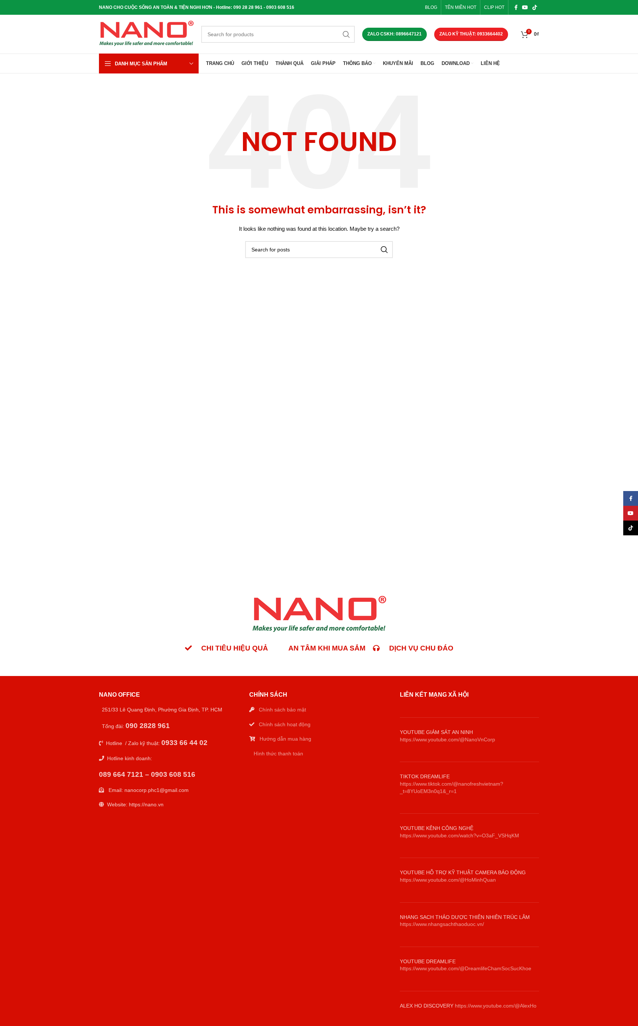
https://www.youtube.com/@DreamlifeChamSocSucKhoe (465, 968)
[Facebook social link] (516, 7)
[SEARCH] (346, 34)
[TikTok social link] (534, 7)
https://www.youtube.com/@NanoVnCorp (447, 739)
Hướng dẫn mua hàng (285, 739)
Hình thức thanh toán (278, 753)
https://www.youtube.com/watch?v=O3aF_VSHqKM (459, 835)
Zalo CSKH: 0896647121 (394, 34)
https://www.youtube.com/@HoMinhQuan (448, 880)
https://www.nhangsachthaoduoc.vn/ (442, 924)
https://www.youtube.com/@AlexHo (495, 1006)
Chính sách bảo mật (282, 710)
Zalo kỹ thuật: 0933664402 (471, 34)
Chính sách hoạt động (285, 724)
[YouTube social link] (525, 7)
